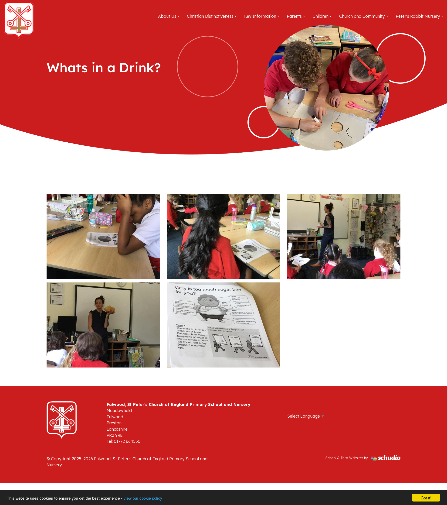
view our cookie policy (143, 498)
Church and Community (362, 16)
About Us (167, 16)
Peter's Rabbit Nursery (418, 16)
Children (320, 16)
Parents (294, 16)
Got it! (426, 498)
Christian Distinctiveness (210, 16)
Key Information (260, 16)
